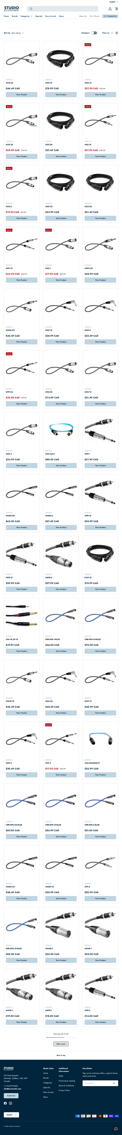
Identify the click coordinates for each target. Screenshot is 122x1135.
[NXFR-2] (21, 986)
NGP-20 (49, 701)
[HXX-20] (100, 182)
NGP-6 (88, 330)
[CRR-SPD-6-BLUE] (100, 801)
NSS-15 (88, 144)
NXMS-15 (10, 701)
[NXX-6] (21, 182)
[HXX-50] (61, 121)
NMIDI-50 (10, 515)
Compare (85, 32)
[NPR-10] (21, 554)
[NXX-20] (21, 121)
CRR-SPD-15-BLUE (14, 948)
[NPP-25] (21, 368)
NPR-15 (88, 515)
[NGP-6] (100, 306)
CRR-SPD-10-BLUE (53, 824)
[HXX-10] (100, 554)
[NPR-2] (100, 986)
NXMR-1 (88, 948)
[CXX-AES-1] (61, 430)
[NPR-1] (100, 430)
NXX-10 (88, 392)
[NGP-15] (100, 677)
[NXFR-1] (61, 986)
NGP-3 (9, 763)
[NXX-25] (21, 59)
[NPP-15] (21, 244)
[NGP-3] (21, 739)
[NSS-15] (100, 121)
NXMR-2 (49, 948)
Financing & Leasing (67, 1080)
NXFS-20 (89, 268)
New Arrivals (50, 16)
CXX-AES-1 (50, 454)
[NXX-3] (21, 430)
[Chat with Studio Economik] (116, 1129)
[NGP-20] (61, 677)
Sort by (7, 32)
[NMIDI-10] (61, 863)
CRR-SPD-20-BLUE (14, 824)
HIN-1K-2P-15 (12, 639)
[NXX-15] (100, 59)
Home (6, 16)
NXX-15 (88, 82)
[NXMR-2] (61, 925)
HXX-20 (88, 206)
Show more (61, 1044)
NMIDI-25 (10, 886)
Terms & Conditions (66, 1085)
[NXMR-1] (100, 925)
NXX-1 (48, 268)
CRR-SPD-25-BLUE (93, 639)
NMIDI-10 (49, 886)
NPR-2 (87, 1010)
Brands (15, 16)
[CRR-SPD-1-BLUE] (61, 615)
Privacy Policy (64, 1090)
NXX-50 (48, 392)
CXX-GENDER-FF (92, 763)
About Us (83, 16)
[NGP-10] (61, 306)
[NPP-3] (61, 739)
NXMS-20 (10, 330)
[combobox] (62, 9)
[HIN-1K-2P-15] (21, 615)
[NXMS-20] (21, 306)
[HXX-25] (61, 182)
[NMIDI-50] (21, 492)
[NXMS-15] (21, 677)
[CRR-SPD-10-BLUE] (61, 801)
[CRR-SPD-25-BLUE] (100, 615)
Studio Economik (14, 1126)
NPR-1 (87, 454)
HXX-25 (48, 206)
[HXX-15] (61, 59)
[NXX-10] (100, 368)
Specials (38, 16)
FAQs (61, 1076)
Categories (47, 1082)
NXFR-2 (9, 1010)
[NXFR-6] (61, 554)
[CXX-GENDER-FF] (100, 739)
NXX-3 (9, 454)
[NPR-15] (100, 492)
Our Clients (94, 16)
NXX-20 (9, 144)
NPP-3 (48, 763)
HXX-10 (88, 577)
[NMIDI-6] (61, 492)
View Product (21, 94)
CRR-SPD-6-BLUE (92, 824)
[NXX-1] (61, 244)
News (61, 16)
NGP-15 (88, 701)
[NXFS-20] (100, 244)
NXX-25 (9, 82)
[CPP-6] (100, 863)
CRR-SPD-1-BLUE (52, 639)
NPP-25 (9, 392)
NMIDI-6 (49, 515)
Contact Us (11, 1095)
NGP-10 (48, 330)
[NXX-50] (61, 368)
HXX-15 (48, 82)
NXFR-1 (48, 1010)
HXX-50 (48, 144)
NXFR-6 (48, 577)
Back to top (61, 1055)
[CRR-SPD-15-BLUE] (21, 925)
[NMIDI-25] (21, 863)
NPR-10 (9, 577)
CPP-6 (87, 886)
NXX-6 (9, 206)
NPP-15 (9, 268)
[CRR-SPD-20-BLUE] (21, 801)
